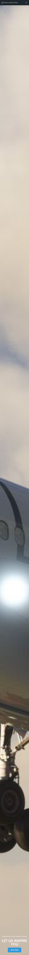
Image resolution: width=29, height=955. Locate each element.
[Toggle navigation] (26, 2)
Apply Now (14, 950)
